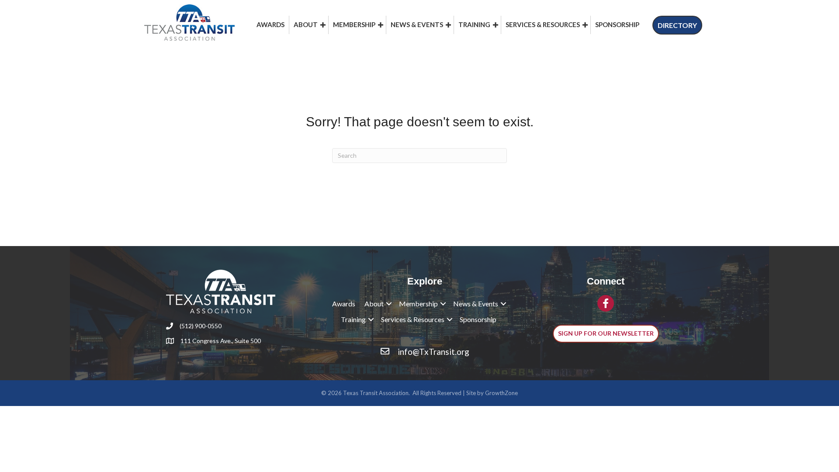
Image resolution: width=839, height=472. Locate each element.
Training (474, 24)
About (306, 24)
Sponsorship (617, 24)
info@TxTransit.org (433, 352)
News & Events (417, 24)
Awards (270, 24)
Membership (354, 24)
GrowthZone (501, 392)
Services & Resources (543, 24)
